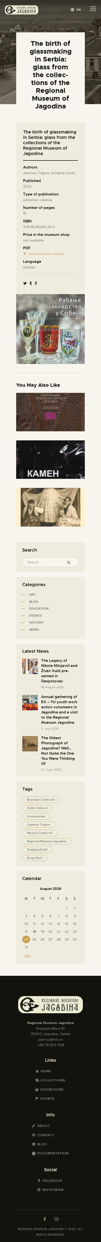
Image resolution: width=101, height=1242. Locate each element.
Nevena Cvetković (40, 833)
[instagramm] (56, 1219)
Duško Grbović (37, 808)
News (34, 629)
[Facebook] (36, 283)
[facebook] (44, 1219)
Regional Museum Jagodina (46, 841)
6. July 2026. (50, 729)
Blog (33, 602)
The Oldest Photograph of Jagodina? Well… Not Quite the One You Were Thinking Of (58, 751)
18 (34, 931)
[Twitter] (25, 283)
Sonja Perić (35, 858)
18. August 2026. (52, 687)
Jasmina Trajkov (38, 825)
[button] (76, 9)
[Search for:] (50, 562)
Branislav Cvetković (41, 800)
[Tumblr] (30, 283)
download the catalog (46, 254)
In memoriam (36, 816)
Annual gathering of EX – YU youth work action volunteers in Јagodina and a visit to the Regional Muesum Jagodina (59, 709)
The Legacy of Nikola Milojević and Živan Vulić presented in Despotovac (59, 671)
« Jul (26, 956)
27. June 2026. (51, 770)
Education (39, 608)
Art (32, 594)
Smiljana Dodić (37, 850)
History (36, 622)
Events (35, 616)
